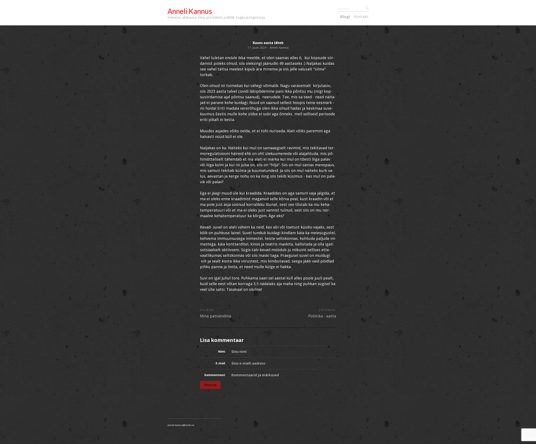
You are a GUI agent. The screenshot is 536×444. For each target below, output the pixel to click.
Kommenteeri (214, 375)
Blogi (345, 16)
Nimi (221, 351)
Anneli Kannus (190, 11)
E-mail (220, 363)
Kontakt (361, 16)
